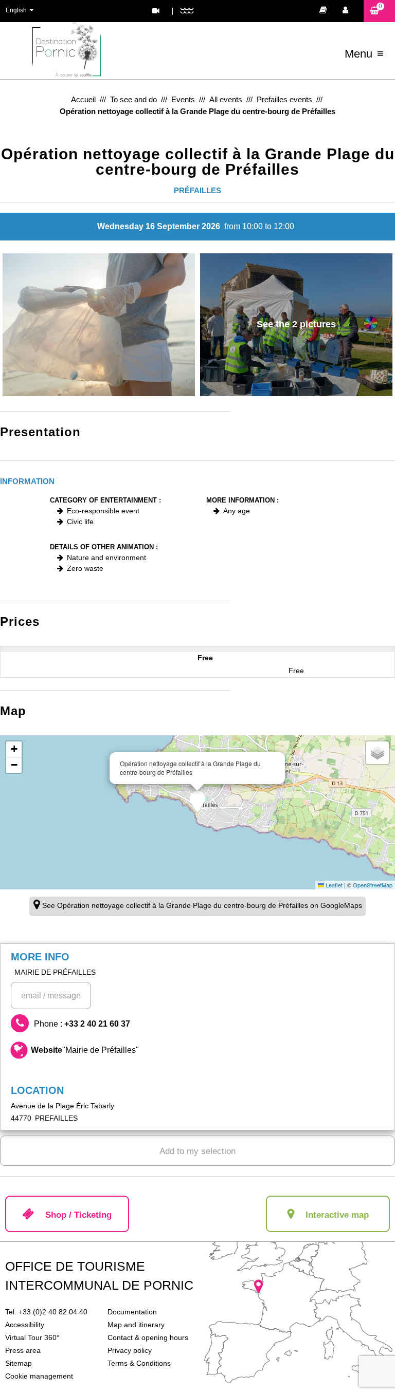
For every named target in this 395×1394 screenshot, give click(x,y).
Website (85, 1050)
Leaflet (333, 885)
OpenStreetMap (372, 885)
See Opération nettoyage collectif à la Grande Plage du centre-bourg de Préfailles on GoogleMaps (202, 905)
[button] (379, 11)
